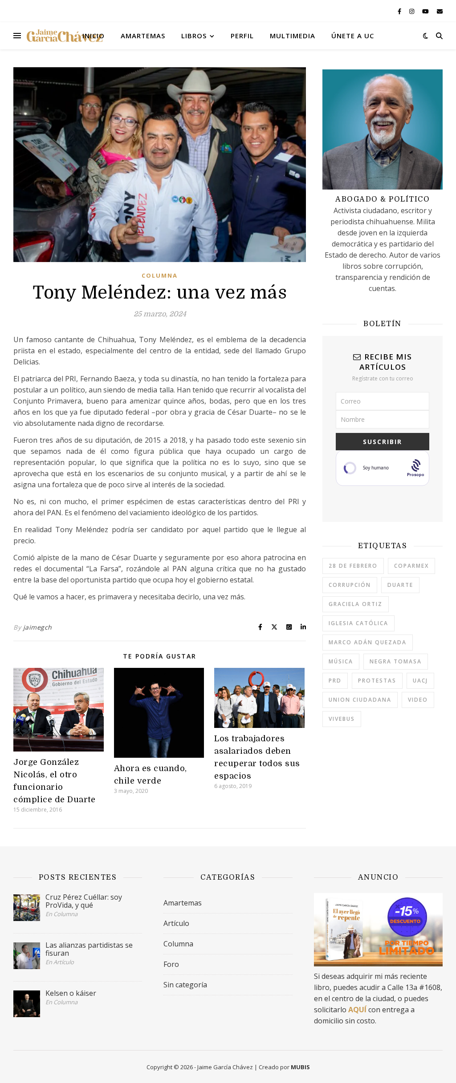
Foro (171, 964)
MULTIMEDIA (292, 35)
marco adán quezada (368, 642)
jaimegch (37, 627)
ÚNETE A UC (352, 35)
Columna (160, 275)
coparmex (411, 566)
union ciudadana (360, 699)
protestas (377, 680)
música (341, 661)
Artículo (176, 923)
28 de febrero (353, 566)
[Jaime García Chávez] (64, 35)
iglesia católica (358, 623)
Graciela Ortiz (356, 604)
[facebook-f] (400, 11)
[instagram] (412, 11)
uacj (420, 680)
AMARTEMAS (143, 35)
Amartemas (182, 903)
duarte (400, 585)
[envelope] (440, 11)
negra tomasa (396, 661)
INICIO (93, 35)
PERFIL (242, 35)
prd (335, 680)
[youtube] (426, 11)
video (418, 699)
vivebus (342, 719)
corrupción (350, 585)
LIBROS (194, 35)
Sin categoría (185, 985)
